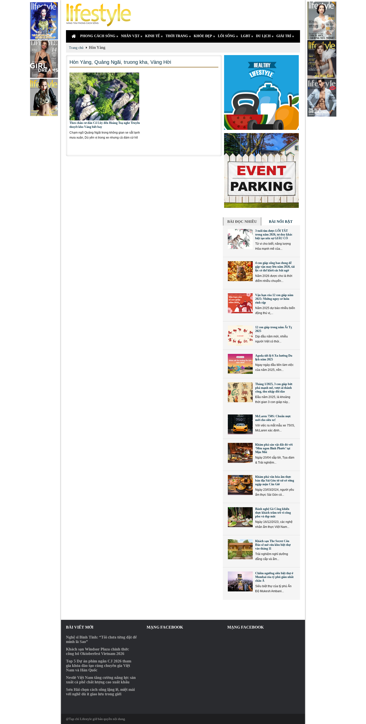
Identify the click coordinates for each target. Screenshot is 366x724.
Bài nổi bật (281, 222)
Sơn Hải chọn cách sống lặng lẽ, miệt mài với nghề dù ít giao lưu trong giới (100, 691)
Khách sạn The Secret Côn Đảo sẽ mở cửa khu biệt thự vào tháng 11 (273, 544)
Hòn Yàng (80, 62)
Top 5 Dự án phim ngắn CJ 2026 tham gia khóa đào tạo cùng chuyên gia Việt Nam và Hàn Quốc (98, 665)
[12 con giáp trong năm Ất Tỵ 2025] (240, 335)
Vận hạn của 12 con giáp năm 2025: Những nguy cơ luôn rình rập (274, 298)
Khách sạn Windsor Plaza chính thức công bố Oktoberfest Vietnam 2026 (97, 651)
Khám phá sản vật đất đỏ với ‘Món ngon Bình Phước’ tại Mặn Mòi (274, 448)
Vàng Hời (160, 62)
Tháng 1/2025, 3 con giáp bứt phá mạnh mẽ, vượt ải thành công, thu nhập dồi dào (273, 387)
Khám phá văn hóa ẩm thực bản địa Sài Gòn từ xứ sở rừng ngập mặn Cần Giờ (274, 480)
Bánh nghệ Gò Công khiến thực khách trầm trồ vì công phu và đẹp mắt (273, 512)
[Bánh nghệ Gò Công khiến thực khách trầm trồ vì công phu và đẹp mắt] (240, 517)
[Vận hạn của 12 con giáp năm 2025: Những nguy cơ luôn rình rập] (240, 303)
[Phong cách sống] (101, 15)
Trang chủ (76, 48)
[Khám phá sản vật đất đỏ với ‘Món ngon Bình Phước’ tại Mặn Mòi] (240, 453)
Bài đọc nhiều (242, 222)
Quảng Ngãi (107, 62)
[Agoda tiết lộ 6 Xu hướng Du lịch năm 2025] (240, 364)
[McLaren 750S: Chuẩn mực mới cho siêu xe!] (240, 424)
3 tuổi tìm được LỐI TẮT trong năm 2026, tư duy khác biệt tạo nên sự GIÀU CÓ (273, 234)
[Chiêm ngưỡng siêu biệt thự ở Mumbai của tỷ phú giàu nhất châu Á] (240, 581)
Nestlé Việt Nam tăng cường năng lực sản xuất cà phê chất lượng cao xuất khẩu (101, 679)
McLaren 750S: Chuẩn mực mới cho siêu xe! (273, 418)
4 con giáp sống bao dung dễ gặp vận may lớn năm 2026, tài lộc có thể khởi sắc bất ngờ (275, 266)
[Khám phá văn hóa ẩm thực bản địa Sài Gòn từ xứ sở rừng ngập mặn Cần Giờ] (240, 485)
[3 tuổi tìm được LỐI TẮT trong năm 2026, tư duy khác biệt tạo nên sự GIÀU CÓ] (240, 239)
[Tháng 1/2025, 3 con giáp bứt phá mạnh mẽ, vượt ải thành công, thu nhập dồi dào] (240, 392)
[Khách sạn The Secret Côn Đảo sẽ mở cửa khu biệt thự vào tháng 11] (240, 549)
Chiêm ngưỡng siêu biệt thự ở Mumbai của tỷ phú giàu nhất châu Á (274, 576)
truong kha (135, 62)
